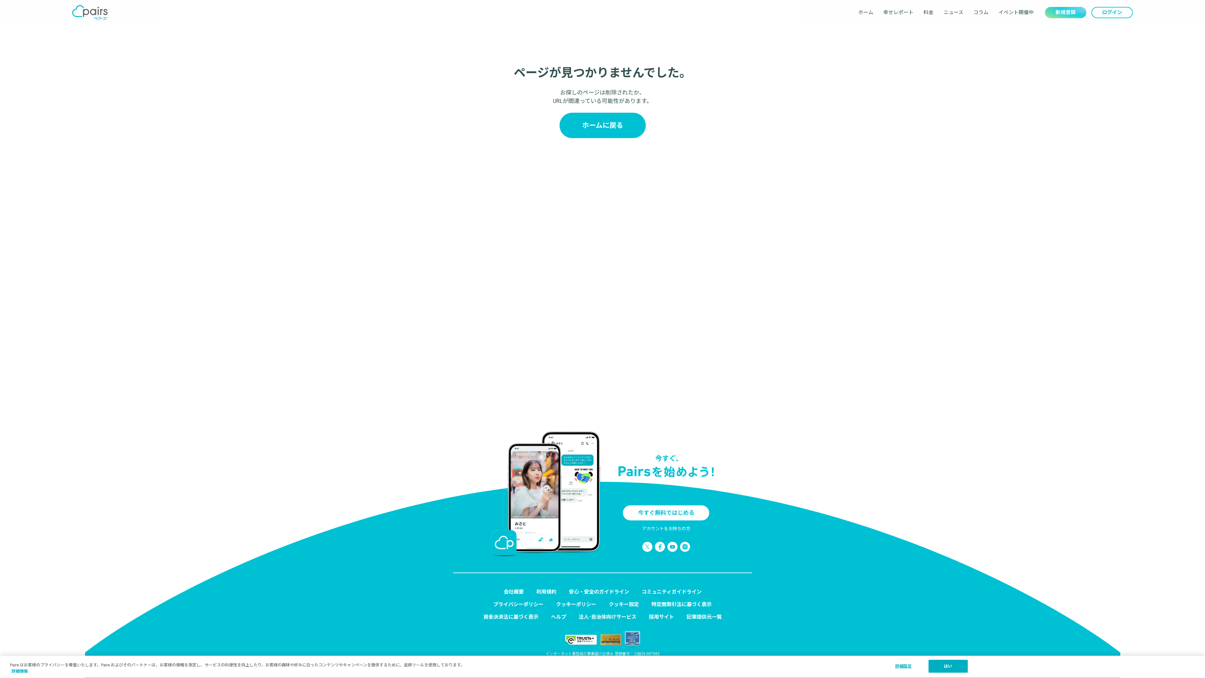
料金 (929, 12)
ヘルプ (558, 617)
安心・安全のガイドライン (599, 592)
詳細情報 (20, 671)
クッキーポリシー (576, 604)
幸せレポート (898, 12)
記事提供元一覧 (704, 617)
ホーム (865, 12)
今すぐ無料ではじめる (666, 512)
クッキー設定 (624, 604)
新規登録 (1066, 12)
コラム (980, 12)
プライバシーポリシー (518, 604)
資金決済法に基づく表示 (510, 617)
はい (948, 666)
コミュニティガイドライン (672, 592)
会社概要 (514, 592)
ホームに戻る (602, 125)
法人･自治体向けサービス (607, 617)
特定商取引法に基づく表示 (681, 604)
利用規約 (546, 592)
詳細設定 (903, 666)
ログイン (1112, 12)
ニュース (953, 12)
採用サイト (661, 617)
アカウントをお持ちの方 (666, 528)
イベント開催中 (1016, 12)
